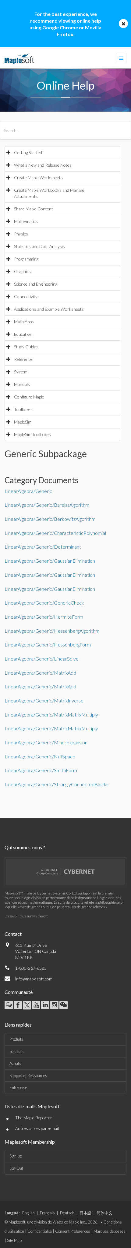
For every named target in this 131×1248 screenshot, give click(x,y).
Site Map (14, 1240)
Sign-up (15, 1156)
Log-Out (16, 1168)
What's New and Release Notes (43, 165)
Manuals (22, 384)
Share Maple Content (33, 208)
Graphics (22, 271)
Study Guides (26, 346)
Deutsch (67, 1212)
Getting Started (28, 152)
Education (23, 334)
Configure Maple (29, 396)
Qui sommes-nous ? (25, 847)
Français (47, 1212)
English (28, 1212)
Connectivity (25, 296)
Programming (26, 258)
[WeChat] (63, 1005)
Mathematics (26, 221)
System (20, 371)
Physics (21, 233)
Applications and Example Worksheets (49, 309)
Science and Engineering (35, 284)
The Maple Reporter (33, 1117)
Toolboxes (23, 409)
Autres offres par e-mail (37, 1128)
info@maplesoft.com (33, 978)
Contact (13, 934)
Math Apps (24, 321)
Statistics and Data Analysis (39, 246)
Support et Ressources (28, 1075)
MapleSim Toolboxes (32, 434)
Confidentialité (39, 1231)
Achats (15, 1063)
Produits (16, 1039)
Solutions (17, 1051)
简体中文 (104, 1212)
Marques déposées (110, 1231)
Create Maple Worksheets (38, 177)
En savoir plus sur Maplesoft (26, 916)
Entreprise (18, 1087)
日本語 (85, 1212)
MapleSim (22, 421)
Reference (23, 359)
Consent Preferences (72, 1231)
